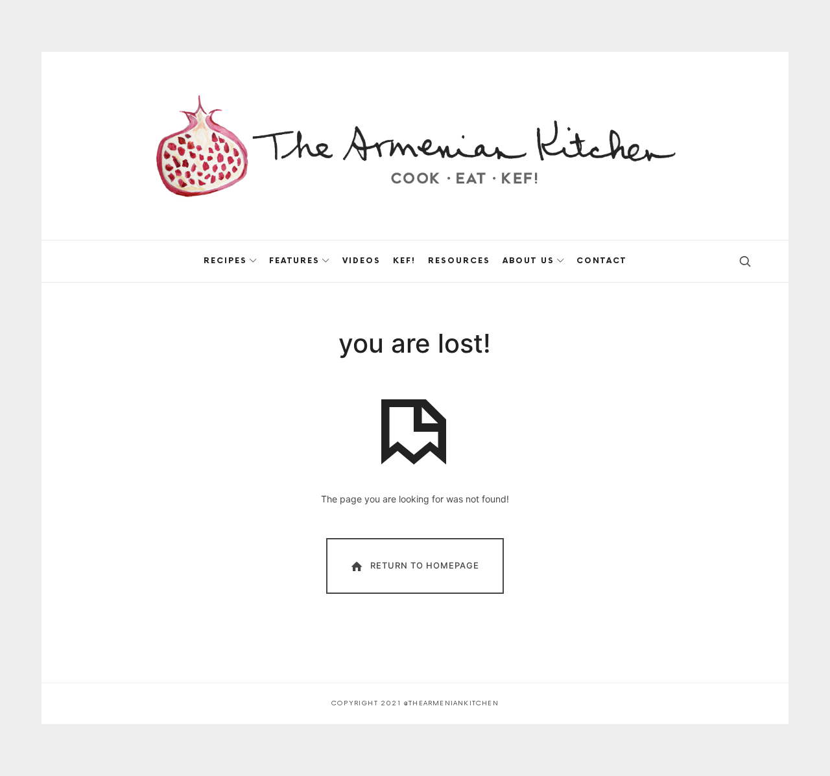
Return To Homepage (424, 564)
